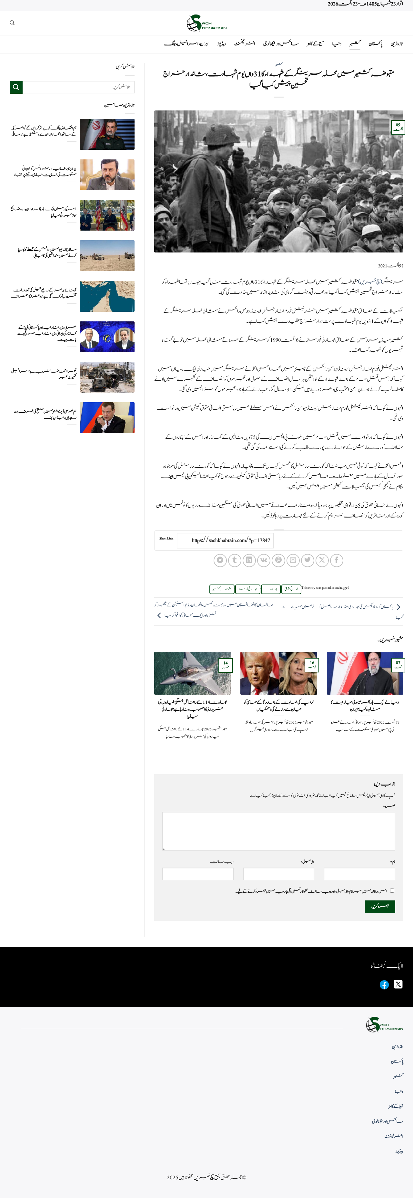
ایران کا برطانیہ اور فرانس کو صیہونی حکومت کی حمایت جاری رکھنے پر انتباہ (45, 172)
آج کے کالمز (315, 44)
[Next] (153, 707)
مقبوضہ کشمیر (222, 589)
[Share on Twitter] (307, 560)
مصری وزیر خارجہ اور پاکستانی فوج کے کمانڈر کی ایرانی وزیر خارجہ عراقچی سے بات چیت (46, 334)
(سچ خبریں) (370, 282)
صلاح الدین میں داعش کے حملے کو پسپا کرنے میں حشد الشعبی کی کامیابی (47, 253)
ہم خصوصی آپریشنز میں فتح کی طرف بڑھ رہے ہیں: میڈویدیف (45, 415)
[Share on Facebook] (336, 560)
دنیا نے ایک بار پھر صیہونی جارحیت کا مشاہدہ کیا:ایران (365, 706)
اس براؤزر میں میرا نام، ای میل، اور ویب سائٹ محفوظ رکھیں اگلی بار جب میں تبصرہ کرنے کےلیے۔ (311, 891)
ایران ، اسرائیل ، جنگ (186, 44)
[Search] (12, 23)
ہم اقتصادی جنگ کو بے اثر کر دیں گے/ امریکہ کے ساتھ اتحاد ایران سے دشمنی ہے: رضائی (43, 131)
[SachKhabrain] (206, 23)
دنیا (336, 44)
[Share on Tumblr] (234, 560)
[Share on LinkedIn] (249, 560)
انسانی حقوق (291, 589)
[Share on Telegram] (220, 560)
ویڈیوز (221, 44)
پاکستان (375, 44)
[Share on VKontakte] (263, 560)
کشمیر (355, 44)
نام (392, 862)
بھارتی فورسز (247, 589)
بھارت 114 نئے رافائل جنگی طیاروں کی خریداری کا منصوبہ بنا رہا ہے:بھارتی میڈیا (192, 709)
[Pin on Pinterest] (278, 560)
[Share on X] (322, 560)
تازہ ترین (397, 44)
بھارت (270, 589)
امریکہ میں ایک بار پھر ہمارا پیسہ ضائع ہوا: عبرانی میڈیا (43, 212)
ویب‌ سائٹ (222, 862)
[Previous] (404, 707)
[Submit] (16, 87)
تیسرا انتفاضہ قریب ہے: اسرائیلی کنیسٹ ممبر (43, 374)
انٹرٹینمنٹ (244, 44)
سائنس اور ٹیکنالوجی (281, 44)
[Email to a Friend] (293, 560)
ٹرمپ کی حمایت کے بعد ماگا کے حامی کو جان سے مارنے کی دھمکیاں (279, 706)
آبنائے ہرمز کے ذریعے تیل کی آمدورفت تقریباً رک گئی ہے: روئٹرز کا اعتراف (43, 293)
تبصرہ (389, 806)
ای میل (307, 862)
